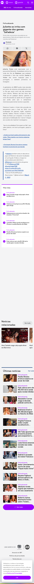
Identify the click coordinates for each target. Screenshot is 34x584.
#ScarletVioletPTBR (11, 166)
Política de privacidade (17, 556)
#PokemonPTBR (14, 164)
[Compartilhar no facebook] (17, 48)
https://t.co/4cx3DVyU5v (13, 168)
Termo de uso (17, 559)
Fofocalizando (8, 23)
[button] (15, 340)
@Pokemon (8, 162)
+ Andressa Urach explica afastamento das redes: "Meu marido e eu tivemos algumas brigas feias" (16, 137)
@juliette (9, 153)
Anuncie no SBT (17, 552)
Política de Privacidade (14, 573)
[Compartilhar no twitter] (26, 48)
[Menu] (32, 2)
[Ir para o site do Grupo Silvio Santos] (14, 547)
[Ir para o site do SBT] (27, 547)
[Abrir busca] (28, 2)
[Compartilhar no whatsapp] (7, 48)
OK (17, 578)
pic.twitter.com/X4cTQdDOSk (14, 170)
